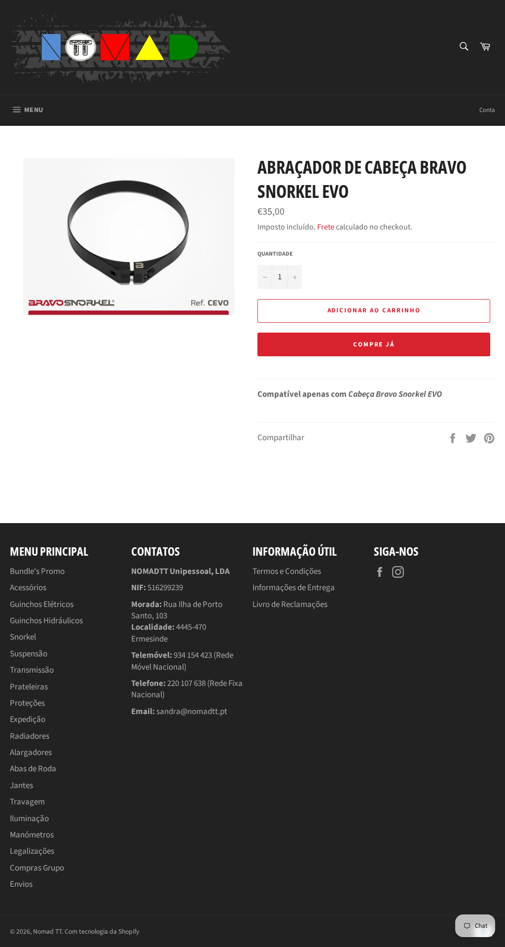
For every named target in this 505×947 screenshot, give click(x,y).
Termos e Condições (286, 571)
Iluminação (29, 819)
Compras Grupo (37, 868)
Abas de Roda (33, 769)
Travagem (27, 802)
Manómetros (32, 835)
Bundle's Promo (37, 571)
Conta (487, 110)
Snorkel (23, 637)
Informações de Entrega (293, 588)
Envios (21, 884)
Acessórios (28, 588)
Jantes (21, 786)
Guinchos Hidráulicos (46, 621)
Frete (325, 227)
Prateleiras (29, 687)
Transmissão (32, 670)
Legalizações (32, 851)
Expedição (27, 719)
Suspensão (28, 654)
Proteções (27, 703)
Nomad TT (47, 931)
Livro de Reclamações (289, 604)
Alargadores (31, 752)
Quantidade (275, 254)
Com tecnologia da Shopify (102, 931)
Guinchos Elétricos (41, 604)
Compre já (374, 344)
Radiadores (29, 736)
